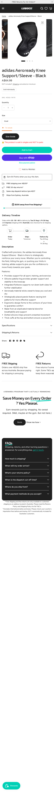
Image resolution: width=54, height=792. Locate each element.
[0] (50, 8)
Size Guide (10, 136)
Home (4, 16)
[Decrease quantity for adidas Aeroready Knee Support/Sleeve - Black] (4, 107)
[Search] (42, 8)
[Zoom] (42, 22)
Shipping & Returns (10, 332)
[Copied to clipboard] (24, 340)
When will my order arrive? (17, 466)
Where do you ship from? (16, 487)
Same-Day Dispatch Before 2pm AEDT (29, 2)
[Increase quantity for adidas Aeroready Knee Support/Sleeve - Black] (12, 107)
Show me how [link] (32, 422)
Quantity (5, 102)
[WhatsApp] (20, 340)
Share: (4, 341)
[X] (13, 340)
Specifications (8, 325)
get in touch (38, 450)
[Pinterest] (17, 340)
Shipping (16, 84)
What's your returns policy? (17, 473)
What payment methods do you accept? (23, 494)
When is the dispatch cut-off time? (21, 480)
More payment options (27, 162)
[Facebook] (10, 340)
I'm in (19, 422)
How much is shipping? (15, 459)
